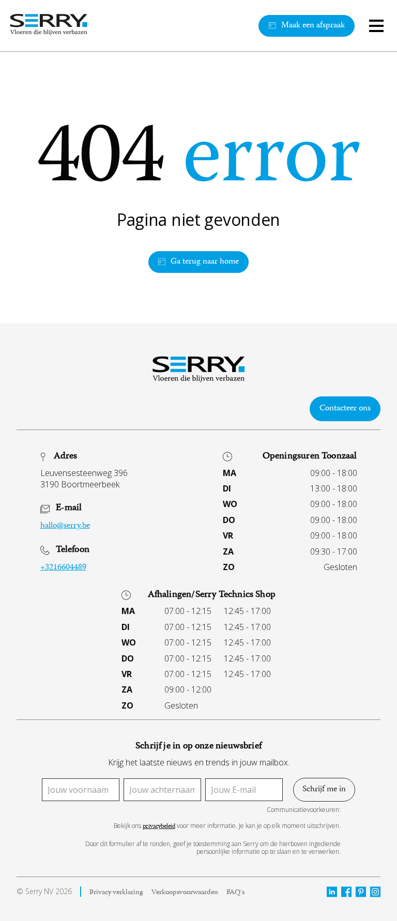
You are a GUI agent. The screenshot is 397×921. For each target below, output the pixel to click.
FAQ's (235, 893)
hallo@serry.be (65, 526)
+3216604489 (63, 568)
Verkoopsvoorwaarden (184, 893)
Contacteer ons (345, 409)
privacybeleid (159, 827)
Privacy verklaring (116, 893)
